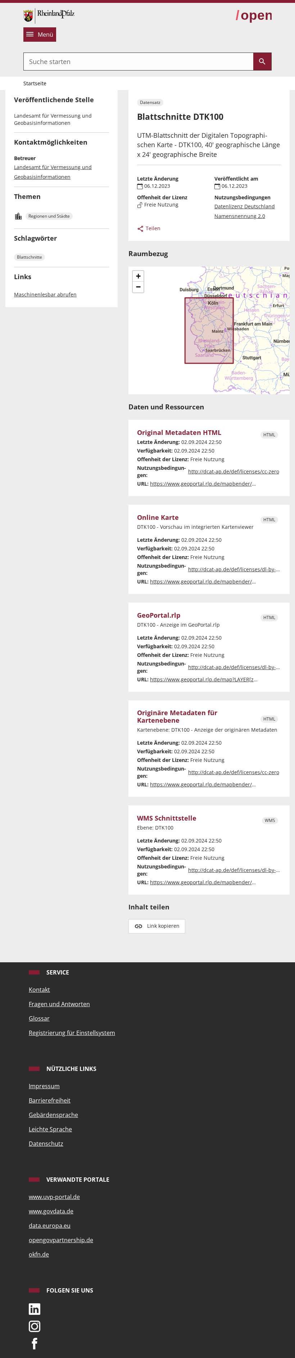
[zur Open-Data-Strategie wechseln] (254, 15)
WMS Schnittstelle (166, 818)
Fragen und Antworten (59, 1004)
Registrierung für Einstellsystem (72, 1033)
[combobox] (138, 61)
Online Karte (158, 517)
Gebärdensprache (53, 1115)
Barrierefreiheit (50, 1100)
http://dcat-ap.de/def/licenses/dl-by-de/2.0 (239, 569)
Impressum (44, 1086)
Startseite (34, 83)
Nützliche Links (70, 1069)
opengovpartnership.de (61, 1240)
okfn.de (39, 1254)
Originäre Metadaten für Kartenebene (177, 716)
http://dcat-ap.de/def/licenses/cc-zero (233, 471)
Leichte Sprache (50, 1129)
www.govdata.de (51, 1211)
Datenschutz (46, 1144)
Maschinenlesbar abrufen (45, 294)
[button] (138, 276)
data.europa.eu (50, 1226)
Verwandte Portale (77, 1180)
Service (57, 972)
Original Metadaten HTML (179, 432)
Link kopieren (163, 925)
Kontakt (39, 990)
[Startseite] (48, 15)
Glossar (39, 1018)
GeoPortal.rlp (158, 615)
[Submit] (262, 61)
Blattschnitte (29, 257)
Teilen (152, 228)
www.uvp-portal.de (54, 1197)
